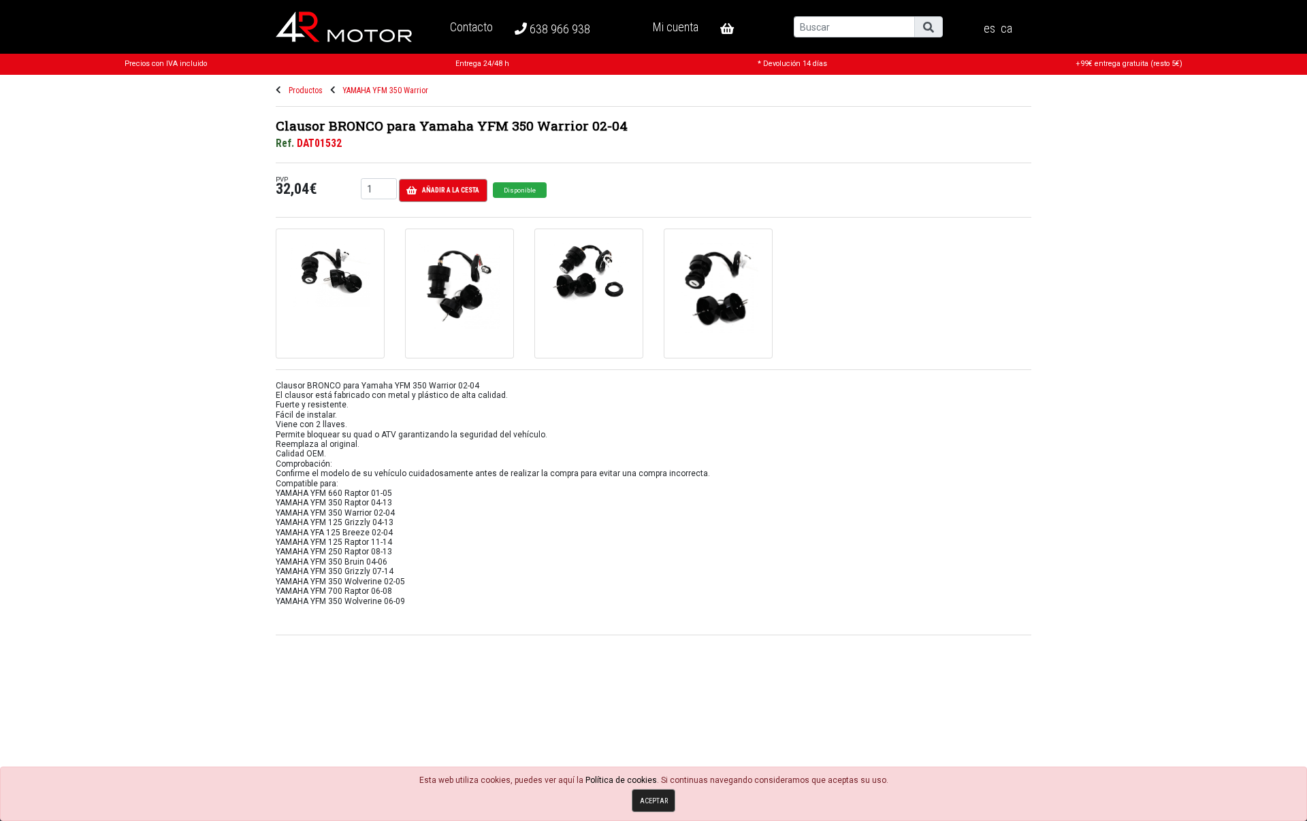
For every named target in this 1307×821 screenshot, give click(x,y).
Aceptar (654, 801)
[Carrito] (738, 28)
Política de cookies (621, 780)
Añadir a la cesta (450, 190)
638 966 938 (558, 29)
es (989, 28)
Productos (306, 90)
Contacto (471, 27)
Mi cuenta (675, 27)
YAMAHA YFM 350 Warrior (385, 90)
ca (1006, 28)
